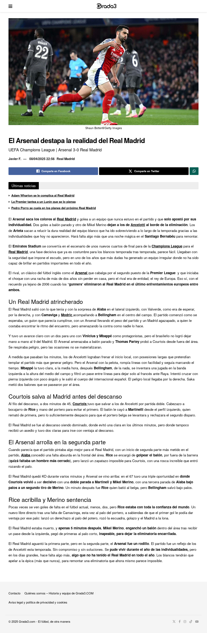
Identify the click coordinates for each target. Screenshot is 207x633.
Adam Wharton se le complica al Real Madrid (42, 195)
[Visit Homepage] (106, 6)
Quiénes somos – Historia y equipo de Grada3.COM (59, 593)
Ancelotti (138, 224)
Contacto (14, 593)
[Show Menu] (10, 6)
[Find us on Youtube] (197, 621)
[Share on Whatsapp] (194, 171)
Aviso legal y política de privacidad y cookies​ (37, 602)
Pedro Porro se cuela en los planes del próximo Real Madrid (53, 208)
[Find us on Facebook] (180, 621)
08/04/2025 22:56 (42, 158)
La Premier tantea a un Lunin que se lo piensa (43, 201)
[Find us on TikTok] (190, 621)
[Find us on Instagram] (185, 621)
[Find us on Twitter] (174, 621)
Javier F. (14, 158)
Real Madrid (66, 158)
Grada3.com (27, 621)
